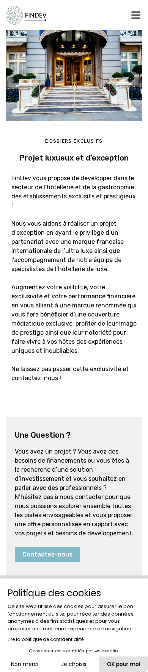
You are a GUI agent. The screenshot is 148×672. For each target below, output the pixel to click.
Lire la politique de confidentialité (45, 639)
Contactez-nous (47, 554)
